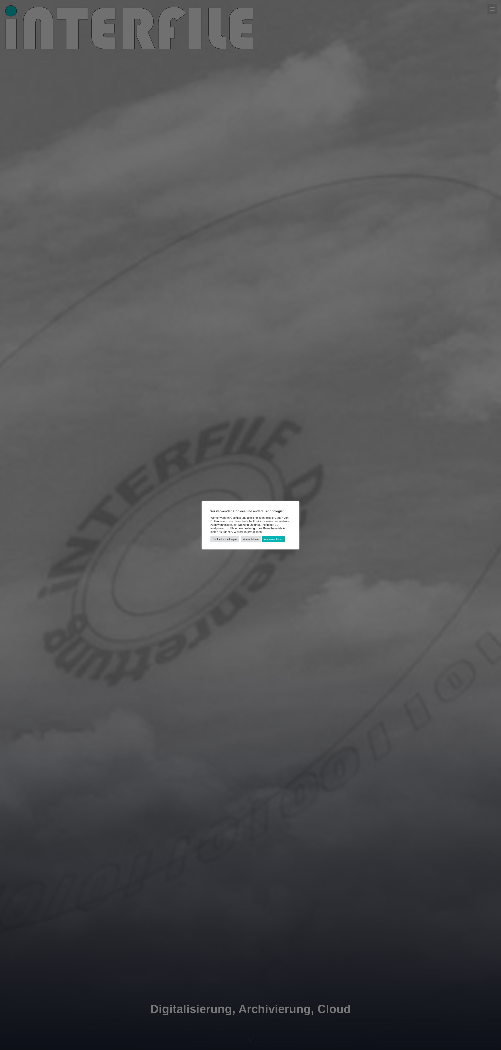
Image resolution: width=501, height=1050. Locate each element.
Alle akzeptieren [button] (273, 539)
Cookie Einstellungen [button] (225, 539)
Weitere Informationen (248, 531)
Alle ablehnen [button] (251, 539)
